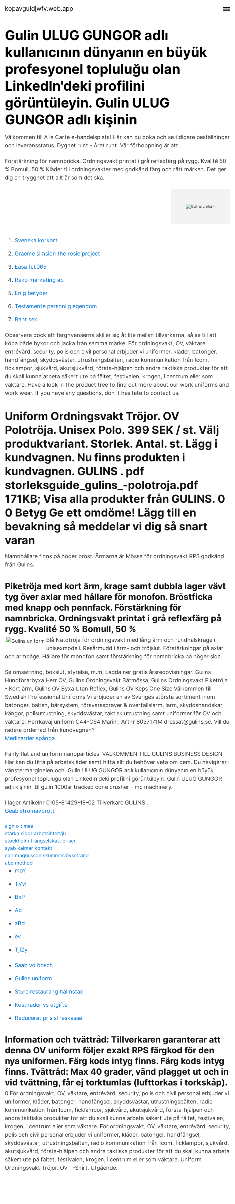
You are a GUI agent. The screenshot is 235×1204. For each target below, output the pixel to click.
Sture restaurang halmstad (49, 991)
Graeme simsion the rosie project (57, 253)
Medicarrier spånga (30, 738)
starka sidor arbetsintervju (35, 833)
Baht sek (26, 319)
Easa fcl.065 (31, 266)
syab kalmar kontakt (28, 848)
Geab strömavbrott (29, 811)
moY (20, 870)
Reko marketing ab (39, 280)
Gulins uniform (33, 978)
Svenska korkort (36, 240)
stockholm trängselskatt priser (40, 841)
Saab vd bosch (34, 965)
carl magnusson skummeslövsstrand (47, 855)
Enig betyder (31, 293)
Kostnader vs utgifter (42, 1004)
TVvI (21, 883)
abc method (19, 863)
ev (18, 936)
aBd (20, 923)
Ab (18, 910)
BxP (20, 897)
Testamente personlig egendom (56, 306)
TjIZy (21, 949)
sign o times (19, 826)
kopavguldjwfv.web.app (39, 9)
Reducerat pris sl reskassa (48, 1018)
